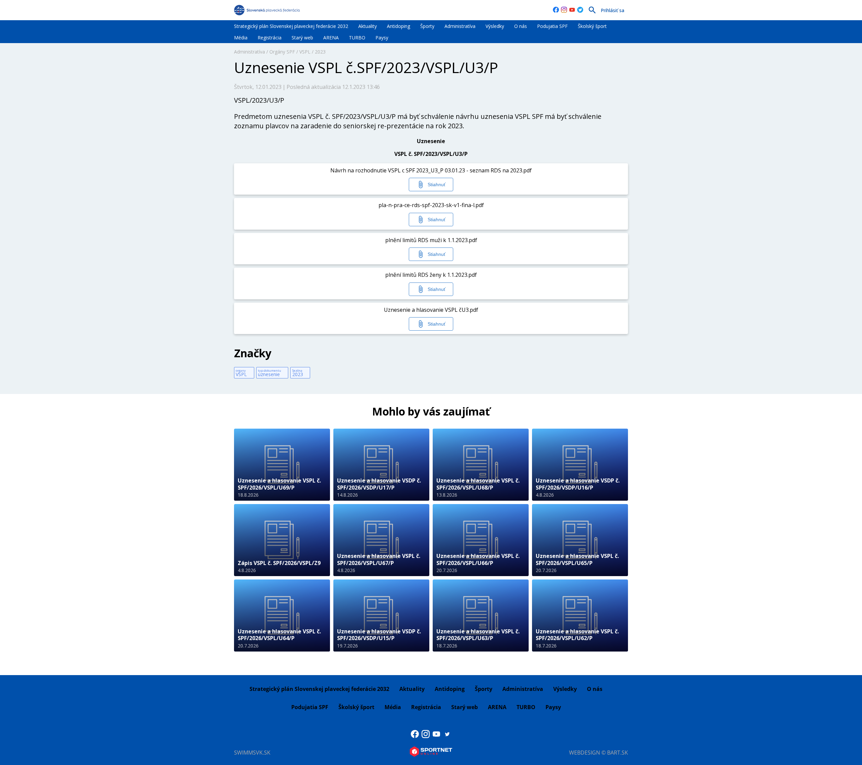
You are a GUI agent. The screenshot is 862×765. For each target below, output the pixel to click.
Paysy (381, 37)
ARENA (331, 37)
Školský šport (592, 26)
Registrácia (269, 37)
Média (240, 37)
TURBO (357, 37)
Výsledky (495, 26)
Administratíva (459, 26)
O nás (520, 26)
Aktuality (367, 26)
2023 (320, 51)
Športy (427, 26)
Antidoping (398, 26)
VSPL (304, 51)
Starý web (302, 37)
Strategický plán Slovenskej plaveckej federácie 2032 (291, 26)
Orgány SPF (282, 51)
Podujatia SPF (552, 26)
